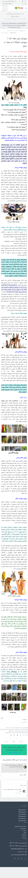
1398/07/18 (12, 33)
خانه (23, 14)
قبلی (21, 741)
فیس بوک (24, 837)
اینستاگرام (24, 835)
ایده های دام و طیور (15, 16)
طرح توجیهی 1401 (22, 814)
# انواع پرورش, (3, 729)
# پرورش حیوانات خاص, (23, 732)
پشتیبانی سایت (23, 828)
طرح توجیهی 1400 (22, 816)
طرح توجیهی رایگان (22, 818)
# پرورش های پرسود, (10, 729)
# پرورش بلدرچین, (24, 731)
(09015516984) (14, 752)
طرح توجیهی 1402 (22, 812)
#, (5, 732)
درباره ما (24, 831)
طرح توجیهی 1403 (22, 810)
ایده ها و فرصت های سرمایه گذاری (14, 14)
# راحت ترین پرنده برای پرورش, (12, 732)
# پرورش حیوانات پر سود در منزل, (12, 727)
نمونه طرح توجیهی (22, 820)
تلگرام (25, 833)
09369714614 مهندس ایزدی (9, 1)
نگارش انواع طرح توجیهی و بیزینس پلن (19, 854)
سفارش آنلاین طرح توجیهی (20, 826)
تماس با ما (20, 852)
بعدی (6, 741)
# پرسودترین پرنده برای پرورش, (14, 731)
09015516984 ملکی (7, 3)
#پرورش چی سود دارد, (23, 727)
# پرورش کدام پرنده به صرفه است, (21, 729)
